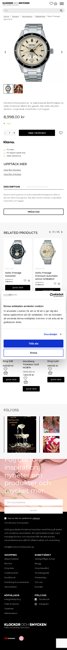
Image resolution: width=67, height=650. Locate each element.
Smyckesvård (42, 568)
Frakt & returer (11, 604)
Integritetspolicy (12, 599)
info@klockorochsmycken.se (19, 547)
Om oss (38, 582)
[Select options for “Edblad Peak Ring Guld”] (50, 373)
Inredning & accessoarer (16, 582)
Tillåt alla (33, 343)
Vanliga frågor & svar (45, 559)
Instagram (43, 604)
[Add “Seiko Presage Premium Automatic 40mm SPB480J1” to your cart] (59, 284)
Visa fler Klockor (12, 169)
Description (12, 186)
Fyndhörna (9, 577)
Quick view (17, 287)
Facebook (43, 599)
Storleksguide (42, 573)
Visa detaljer (50, 334)
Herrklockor (27, 16)
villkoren (36, 518)
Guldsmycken (11, 573)
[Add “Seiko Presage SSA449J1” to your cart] (29, 280)
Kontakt (39, 587)
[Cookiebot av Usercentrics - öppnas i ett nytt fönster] (49, 295)
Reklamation (10, 613)
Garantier (9, 608)
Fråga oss (33, 212)
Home (6, 16)
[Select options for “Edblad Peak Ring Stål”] (6, 373)
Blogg (38, 563)
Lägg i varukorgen (37, 133)
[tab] (12, 186)
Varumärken (10, 587)
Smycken (9, 568)
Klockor (15, 16)
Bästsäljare (40, 16)
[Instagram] (38, 451)
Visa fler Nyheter (12, 174)
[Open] (22, 434)
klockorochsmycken (21, 418)
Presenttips (40, 577)
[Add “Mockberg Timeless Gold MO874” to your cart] (26, 382)
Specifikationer (37, 186)
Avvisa (33, 352)
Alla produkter (11, 559)
